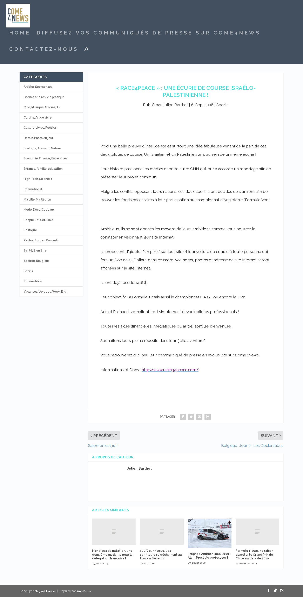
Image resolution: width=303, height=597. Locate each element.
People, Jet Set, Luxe (38, 220)
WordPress (84, 591)
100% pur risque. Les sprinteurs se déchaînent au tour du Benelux (161, 554)
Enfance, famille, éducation (43, 168)
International (33, 189)
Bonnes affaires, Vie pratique (44, 97)
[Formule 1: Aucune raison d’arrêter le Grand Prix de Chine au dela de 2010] (257, 532)
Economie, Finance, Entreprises (45, 158)
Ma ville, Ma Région (37, 199)
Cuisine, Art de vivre (38, 117)
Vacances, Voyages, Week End (45, 291)
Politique (30, 230)
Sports (222, 104)
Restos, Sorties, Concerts (41, 240)
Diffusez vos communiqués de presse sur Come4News (149, 33)
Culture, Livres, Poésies (40, 127)
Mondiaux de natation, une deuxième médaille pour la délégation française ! (112, 554)
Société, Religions (36, 260)
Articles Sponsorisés (38, 86)
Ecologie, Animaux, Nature (42, 148)
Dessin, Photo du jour (38, 138)
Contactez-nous (43, 49)
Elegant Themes (45, 591)
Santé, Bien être (35, 250)
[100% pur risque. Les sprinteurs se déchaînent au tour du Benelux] (162, 532)
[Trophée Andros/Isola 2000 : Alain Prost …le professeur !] (209, 533)
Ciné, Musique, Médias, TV (42, 107)
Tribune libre (33, 281)
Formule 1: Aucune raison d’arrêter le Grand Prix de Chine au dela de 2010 (254, 554)
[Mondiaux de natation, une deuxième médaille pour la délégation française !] (114, 532)
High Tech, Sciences (38, 178)
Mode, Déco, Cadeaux (39, 209)
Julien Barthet (175, 104)
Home (20, 33)
